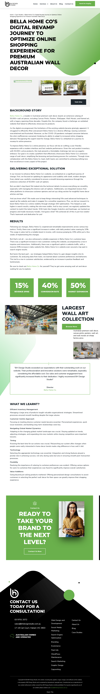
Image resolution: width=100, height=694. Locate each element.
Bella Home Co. (16, 116)
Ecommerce (55, 646)
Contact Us (69, 4)
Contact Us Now (35, 551)
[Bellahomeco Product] (74, 87)
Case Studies (19, 15)
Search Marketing (58, 661)
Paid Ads (54, 650)
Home (35, 4)
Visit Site (78, 102)
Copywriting (56, 669)
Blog (61, 4)
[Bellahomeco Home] (25, 81)
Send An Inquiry (85, 3)
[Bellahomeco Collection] (50, 87)
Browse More (71, 327)
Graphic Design (57, 665)
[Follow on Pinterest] (80, 639)
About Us (53, 4)
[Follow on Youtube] (74, 645)
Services (43, 4)
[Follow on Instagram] (85, 639)
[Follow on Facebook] (74, 639)
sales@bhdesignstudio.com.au (58, 687)
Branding (54, 642)
